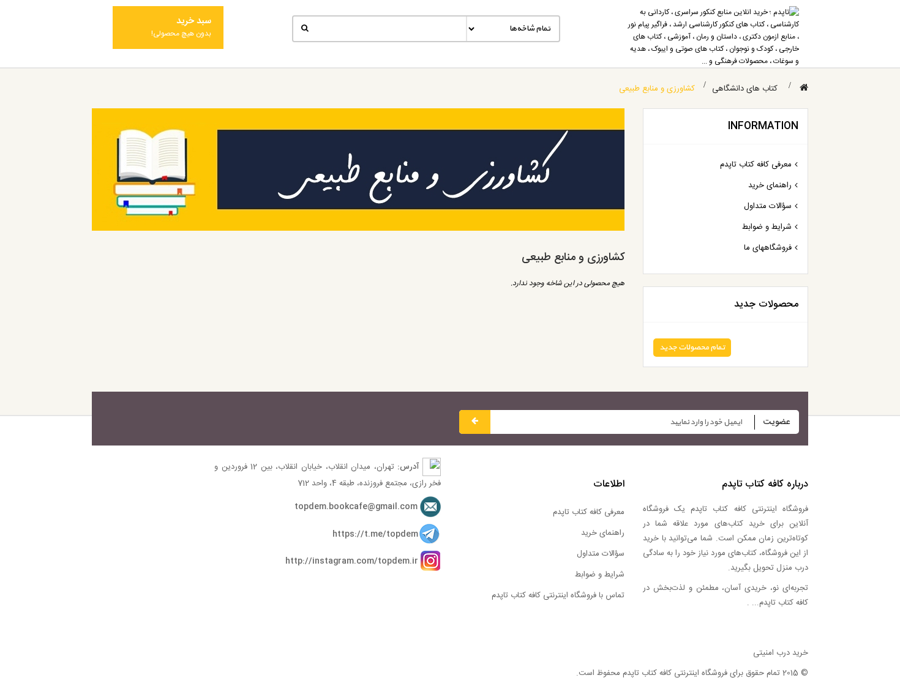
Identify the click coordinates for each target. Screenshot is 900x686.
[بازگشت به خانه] (804, 88)
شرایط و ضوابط (767, 227)
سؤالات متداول (768, 206)
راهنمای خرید (770, 185)
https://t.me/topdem (375, 534)
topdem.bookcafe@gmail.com (356, 506)
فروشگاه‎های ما (768, 248)
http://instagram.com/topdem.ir (351, 561)
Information (763, 126)
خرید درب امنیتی (780, 653)
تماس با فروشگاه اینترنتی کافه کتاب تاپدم (558, 595)
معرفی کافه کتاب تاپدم (756, 164)
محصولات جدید (766, 304)
